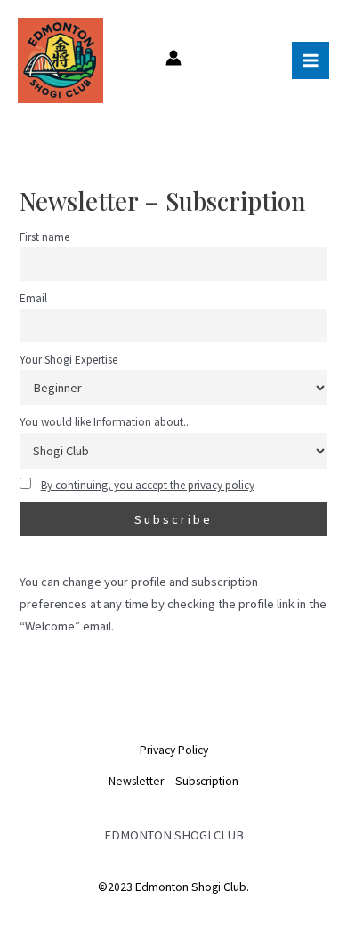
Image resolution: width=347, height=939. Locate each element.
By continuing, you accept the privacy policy (147, 485)
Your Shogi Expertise (68, 359)
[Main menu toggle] (310, 60)
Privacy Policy (174, 750)
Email (33, 298)
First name (44, 237)
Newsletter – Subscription (173, 781)
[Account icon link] (173, 58)
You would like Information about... (105, 421)
